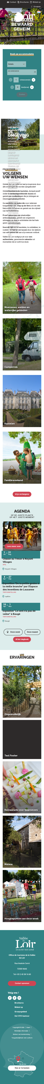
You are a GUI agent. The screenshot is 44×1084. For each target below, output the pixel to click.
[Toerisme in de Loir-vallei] (25, 15)
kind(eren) (25, 87)
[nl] (39, 12)
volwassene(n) (25, 80)
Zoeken (22, 94)
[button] (39, 12)
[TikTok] (14, 998)
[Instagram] (19, 998)
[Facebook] (10, 998)
